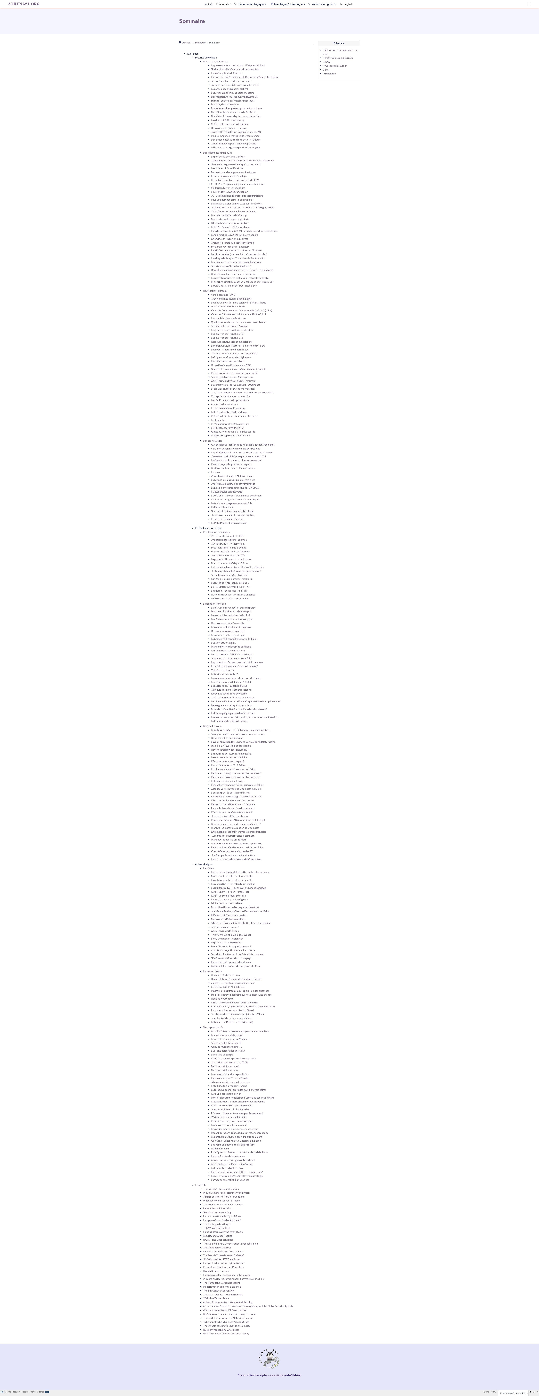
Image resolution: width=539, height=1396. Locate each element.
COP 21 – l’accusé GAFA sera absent (231, 226)
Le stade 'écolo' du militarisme (227, 168)
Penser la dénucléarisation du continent (232, 808)
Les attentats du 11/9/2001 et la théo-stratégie (237, 1175)
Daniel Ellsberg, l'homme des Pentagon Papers (236, 978)
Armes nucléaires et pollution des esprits (233, 431)
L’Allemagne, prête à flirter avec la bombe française (238, 831)
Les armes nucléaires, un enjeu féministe (233, 479)
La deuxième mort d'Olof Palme (228, 765)
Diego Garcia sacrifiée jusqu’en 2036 (231, 365)
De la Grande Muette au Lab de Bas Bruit (233, 112)
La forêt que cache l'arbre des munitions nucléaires (238, 1089)
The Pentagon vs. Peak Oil (217, 1247)
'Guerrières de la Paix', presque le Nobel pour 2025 (238, 456)
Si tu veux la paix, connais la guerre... (230, 1081)
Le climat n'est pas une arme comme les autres (236, 262)
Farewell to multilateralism (217, 1208)
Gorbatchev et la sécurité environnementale (235, 69)
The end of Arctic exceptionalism (221, 1188)
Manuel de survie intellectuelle (228, 306)
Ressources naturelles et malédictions (232, 341)
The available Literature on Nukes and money (227, 1317)
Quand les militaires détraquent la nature (233, 273)
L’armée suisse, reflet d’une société (230, 1179)
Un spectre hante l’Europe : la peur (230, 816)
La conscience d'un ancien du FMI (229, 88)
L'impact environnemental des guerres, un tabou (237, 784)
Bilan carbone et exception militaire (230, 223)
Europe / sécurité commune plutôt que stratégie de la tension (244, 77)
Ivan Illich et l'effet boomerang (227, 120)
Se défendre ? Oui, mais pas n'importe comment (236, 1136)
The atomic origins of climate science (223, 1204)
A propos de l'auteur (336, 65)
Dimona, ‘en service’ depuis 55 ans (229, 563)
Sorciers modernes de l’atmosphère (230, 246)
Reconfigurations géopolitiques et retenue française (240, 1132)
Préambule (222, 4)
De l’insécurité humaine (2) (225, 1066)
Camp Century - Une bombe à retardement (234, 211)
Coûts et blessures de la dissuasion (230, 124)
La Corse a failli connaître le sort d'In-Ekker (234, 638)
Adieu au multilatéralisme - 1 (226, 1046)
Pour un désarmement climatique (229, 176)
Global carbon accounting (217, 1212)
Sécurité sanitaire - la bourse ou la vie (231, 80)
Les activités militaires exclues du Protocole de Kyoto (240, 277)
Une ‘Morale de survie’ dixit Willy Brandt (233, 483)
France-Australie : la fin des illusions (230, 551)
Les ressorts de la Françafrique (228, 634)
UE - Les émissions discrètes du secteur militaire (237, 195)
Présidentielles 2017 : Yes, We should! (231, 1105)
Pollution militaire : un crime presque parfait (234, 372)
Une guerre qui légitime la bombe (229, 539)
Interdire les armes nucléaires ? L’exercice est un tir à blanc (242, 1097)
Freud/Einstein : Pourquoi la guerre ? (231, 946)
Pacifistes (208, 868)
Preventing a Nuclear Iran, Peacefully (223, 1267)
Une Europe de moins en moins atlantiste (233, 855)
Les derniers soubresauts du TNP (229, 590)
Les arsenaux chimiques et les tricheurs (232, 92)
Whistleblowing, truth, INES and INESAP (225, 1310)
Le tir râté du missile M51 (224, 674)
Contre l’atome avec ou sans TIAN (229, 1062)
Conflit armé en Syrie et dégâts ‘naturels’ (233, 380)
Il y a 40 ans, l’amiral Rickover (226, 73)
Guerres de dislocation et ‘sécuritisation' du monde (238, 369)
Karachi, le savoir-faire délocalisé (229, 693)
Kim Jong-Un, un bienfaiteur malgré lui (231, 578)
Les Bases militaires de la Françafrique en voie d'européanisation (246, 701)
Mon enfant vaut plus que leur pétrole (231, 876)
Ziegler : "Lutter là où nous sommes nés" (233, 982)
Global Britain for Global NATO (228, 555)
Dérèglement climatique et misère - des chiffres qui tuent (242, 270)
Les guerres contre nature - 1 (227, 337)
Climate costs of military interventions (223, 1196)
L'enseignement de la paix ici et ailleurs (232, 705)
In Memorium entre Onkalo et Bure (230, 423)
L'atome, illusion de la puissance (228, 1156)
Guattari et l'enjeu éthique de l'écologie (232, 511)
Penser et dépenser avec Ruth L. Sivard (232, 1010)
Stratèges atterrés (213, 1027)
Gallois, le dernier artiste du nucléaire (231, 689)
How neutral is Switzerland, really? (229, 749)
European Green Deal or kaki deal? (222, 1220)
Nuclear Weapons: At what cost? (221, 1329)
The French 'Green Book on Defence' (223, 1255)
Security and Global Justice (217, 1235)
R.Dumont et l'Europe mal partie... (229, 915)
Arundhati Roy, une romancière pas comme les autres (240, 1031)
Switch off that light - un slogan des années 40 (236, 131)
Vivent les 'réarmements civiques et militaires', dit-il (238, 314)
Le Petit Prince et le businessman (229, 522)
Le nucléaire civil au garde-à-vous (229, 685)
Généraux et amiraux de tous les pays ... (232, 958)
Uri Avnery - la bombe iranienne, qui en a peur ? (236, 571)
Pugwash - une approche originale (229, 899)
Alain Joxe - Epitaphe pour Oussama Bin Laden (236, 1140)
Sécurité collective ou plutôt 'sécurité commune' (237, 954)
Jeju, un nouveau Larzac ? (224, 926)
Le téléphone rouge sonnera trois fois (231, 503)
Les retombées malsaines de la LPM (230, 615)
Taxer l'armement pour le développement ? (234, 143)
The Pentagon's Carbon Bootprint (221, 1282)
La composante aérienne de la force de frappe (236, 677)
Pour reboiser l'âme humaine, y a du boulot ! (234, 666)
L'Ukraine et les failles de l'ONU (228, 1050)
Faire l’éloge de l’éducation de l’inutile (231, 879)
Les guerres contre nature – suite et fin (232, 329)
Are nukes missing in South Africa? (229, 574)
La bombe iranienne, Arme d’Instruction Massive (237, 567)
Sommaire (330, 73)
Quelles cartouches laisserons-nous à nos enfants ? (238, 322)
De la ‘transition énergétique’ (227, 737)
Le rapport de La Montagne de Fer (229, 1074)
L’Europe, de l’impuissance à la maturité (232, 800)
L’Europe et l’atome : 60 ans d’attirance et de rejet (238, 820)
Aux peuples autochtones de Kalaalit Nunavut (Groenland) (242, 444)
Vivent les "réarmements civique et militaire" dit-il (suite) (241, 310)
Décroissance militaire (215, 61)
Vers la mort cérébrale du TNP (227, 535)
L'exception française (214, 603)
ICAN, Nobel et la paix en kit (226, 1093)
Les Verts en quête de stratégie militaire (233, 1144)
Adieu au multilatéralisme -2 (226, 1042)
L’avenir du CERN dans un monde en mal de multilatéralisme (243, 741)
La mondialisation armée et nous (228, 318)
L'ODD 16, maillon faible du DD (228, 986)
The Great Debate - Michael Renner (222, 1294)
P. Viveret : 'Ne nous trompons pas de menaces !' (237, 1113)
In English (346, 4)
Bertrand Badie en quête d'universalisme (233, 468)
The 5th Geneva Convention (218, 1290)
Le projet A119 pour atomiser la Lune (231, 559)
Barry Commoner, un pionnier (227, 938)
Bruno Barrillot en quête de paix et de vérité (235, 907)
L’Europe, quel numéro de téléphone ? (231, 812)
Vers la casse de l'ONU (223, 294)
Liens (325, 69)
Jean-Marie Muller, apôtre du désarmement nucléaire (240, 911)
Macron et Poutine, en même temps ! (231, 611)
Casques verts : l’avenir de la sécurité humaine (236, 788)
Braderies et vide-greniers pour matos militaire (236, 108)
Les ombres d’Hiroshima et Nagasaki (231, 627)
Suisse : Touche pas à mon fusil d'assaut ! (232, 100)
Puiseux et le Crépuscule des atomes (231, 962)
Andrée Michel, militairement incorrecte (233, 950)
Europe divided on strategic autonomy (224, 1263)
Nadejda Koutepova (222, 998)
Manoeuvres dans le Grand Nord (228, 839)
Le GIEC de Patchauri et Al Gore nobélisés (234, 285)
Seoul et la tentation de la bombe (228, 547)
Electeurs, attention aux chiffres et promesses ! (237, 1171)
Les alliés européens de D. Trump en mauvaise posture (240, 730)
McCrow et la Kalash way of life (228, 919)
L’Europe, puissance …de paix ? (227, 761)
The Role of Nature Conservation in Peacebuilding (230, 1243)
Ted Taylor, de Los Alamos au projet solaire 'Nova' (237, 1014)
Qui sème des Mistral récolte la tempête (232, 835)
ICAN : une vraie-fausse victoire (228, 895)
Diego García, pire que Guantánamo (230, 435)
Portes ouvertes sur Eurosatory (228, 408)
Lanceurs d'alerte (212, 971)
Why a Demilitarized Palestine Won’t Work (226, 1192)
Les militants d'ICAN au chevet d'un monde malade (238, 887)
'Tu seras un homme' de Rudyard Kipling (232, 515)
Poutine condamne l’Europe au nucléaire (233, 769)
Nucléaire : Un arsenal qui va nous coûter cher (236, 116)
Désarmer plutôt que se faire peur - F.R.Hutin (235, 139)
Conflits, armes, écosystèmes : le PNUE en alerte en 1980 (242, 392)
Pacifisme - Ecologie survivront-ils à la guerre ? (236, 773)
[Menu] (529, 4)
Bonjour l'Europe (212, 726)
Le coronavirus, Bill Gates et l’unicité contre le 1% (238, 345)
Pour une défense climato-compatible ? (232, 199)
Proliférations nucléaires (216, 531)
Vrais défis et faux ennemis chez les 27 (232, 851)
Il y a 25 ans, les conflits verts (226, 491)
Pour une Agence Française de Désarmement (236, 135)
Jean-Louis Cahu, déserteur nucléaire (231, 1018)
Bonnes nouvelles (212, 440)
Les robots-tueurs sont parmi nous (229, 349)
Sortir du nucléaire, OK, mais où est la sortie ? (235, 84)
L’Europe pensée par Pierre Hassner (230, 792)
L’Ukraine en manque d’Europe (227, 780)
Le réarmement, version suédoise (229, 757)
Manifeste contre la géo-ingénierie (230, 219)
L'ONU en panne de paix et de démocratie (233, 1058)
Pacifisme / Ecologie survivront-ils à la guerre (235, 777)
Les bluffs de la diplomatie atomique (230, 598)
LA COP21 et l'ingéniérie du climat (229, 238)
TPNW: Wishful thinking (216, 1227)
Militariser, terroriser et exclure (228, 187)
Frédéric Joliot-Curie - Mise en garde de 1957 (235, 966)
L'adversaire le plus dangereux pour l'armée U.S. (236, 203)
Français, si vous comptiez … (226, 104)
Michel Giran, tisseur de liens (226, 903)
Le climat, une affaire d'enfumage (229, 215)
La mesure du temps (222, 1054)
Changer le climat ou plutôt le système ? (232, 242)
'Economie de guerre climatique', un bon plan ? (236, 164)
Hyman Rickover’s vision (216, 1270)
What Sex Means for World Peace (221, 1200)
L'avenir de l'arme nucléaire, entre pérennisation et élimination (244, 717)
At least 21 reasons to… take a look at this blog (228, 1302)
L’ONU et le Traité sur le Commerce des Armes (236, 495)
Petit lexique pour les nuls (339, 57)
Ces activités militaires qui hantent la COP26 (235, 179)
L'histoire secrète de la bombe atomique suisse (236, 859)
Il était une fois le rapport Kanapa (229, 1085)
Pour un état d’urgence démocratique (231, 1121)
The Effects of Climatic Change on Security (226, 1325)
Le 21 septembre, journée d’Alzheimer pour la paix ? (239, 254)
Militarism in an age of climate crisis (222, 1286)
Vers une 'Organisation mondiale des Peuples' (236, 448)
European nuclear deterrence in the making (226, 1274)
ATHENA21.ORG (24, 4)
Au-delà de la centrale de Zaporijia (229, 325)
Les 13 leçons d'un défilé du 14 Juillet (231, 681)
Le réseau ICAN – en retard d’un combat (233, 883)
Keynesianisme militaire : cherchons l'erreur (235, 1128)
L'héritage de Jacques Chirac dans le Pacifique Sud (238, 258)
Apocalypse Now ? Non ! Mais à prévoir (232, 376)
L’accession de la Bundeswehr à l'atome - (233, 804)
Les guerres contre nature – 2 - (228, 333)
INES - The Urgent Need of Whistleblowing (234, 1002)
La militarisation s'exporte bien (227, 361)
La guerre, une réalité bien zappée (229, 1124)
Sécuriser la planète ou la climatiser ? (231, 266)
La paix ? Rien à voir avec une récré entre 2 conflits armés (242, 452)
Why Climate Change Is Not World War (232, 475)
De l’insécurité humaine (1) (225, 1070)
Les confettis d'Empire (223, 642)
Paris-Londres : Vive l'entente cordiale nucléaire (237, 847)
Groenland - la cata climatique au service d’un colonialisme (242, 160)
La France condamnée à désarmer (229, 720)
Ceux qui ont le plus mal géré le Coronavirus (234, 353)
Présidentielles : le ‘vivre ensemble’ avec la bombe (238, 1101)
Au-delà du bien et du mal (224, 404)
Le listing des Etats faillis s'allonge (229, 412)
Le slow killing (218, 419)
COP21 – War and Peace (216, 1298)
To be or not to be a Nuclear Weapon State (226, 1321)
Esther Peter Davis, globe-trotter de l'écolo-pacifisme (240, 872)
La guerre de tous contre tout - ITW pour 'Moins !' (238, 65)
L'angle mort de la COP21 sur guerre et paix (234, 234)
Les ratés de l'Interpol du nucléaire (230, 582)
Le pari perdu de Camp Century (228, 156)
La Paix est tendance (222, 507)
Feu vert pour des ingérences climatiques (233, 172)
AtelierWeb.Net (292, 1375)
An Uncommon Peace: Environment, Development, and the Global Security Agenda (248, 1306)
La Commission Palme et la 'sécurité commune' (236, 460)
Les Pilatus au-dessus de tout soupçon (232, 619)
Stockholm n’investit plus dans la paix (231, 745)
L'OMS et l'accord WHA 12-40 (227, 427)
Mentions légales (258, 1375)
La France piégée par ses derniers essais (233, 713)
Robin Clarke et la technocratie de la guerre (234, 416)
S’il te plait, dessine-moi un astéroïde (230, 396)
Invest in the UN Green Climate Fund (223, 1251)
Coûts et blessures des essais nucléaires (232, 697)
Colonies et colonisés (222, 670)
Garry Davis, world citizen (225, 930)
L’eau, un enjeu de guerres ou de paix (231, 464)
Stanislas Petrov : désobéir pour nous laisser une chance (241, 994)
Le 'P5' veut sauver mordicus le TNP (230, 586)
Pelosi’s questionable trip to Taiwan (222, 1216)
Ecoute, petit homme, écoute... (227, 518)
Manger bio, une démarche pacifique (231, 646)
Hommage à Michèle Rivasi (225, 975)
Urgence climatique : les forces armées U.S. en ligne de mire (243, 207)
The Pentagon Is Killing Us (217, 1224)
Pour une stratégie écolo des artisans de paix (235, 499)
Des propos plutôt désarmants (227, 623)
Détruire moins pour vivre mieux (228, 127)
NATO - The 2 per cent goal (218, 1239)
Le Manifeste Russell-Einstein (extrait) (232, 1022)
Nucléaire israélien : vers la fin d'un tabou (233, 594)
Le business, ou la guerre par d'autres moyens (235, 147)
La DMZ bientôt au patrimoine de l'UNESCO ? (236, 487)
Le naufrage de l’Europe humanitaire (231, 753)
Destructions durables (215, 290)
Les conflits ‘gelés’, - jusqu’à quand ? (230, 1038)
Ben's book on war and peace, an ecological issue (229, 1313)
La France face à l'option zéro (227, 1168)
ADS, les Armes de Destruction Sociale (232, 1164)
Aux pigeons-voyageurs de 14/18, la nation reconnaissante (243, 1006)
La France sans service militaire (228, 650)
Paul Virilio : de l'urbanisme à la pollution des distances (240, 990)
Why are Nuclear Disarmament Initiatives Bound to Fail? (233, 1278)
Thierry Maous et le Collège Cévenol (231, 934)
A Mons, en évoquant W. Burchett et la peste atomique (241, 922)
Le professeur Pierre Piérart (226, 942)
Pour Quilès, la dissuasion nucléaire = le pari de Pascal (240, 1152)
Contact (242, 1375)
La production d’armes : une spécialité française (237, 662)
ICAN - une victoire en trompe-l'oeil (230, 891)
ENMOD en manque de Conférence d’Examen (236, 250)
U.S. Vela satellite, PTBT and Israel (221, 1259)
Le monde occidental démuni (226, 1035)
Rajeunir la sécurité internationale (229, 1078)
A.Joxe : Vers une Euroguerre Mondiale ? (233, 1160)
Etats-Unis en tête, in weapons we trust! (233, 388)
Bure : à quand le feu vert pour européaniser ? (236, 823)
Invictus (215, 471)
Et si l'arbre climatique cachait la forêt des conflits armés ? (242, 281)
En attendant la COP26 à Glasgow (229, 191)
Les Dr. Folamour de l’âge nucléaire (230, 400)
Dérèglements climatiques (217, 152)
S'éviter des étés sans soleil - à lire (229, 1117)
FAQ (327, 61)
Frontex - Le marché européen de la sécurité (235, 827)
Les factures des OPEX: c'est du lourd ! (232, 654)
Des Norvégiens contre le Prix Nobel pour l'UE (236, 843)
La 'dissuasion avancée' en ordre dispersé (233, 607)
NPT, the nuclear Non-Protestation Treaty (226, 1333)
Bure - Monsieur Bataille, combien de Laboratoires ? (239, 709)
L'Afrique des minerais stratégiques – (231, 357)
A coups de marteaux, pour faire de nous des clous (238, 733)
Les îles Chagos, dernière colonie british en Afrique (238, 302)
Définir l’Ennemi (220, 1148)
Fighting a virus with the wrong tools (223, 1231)
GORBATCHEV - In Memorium (228, 543)
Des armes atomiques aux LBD (227, 631)
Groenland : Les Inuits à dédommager (231, 298)
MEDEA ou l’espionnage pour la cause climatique (237, 183)
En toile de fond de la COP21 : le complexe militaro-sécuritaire (244, 230)
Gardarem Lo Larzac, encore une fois (231, 658)
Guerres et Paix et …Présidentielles (230, 1109)
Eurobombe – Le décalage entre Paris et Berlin (236, 796)
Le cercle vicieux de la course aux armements (235, 384)
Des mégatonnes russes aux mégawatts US (234, 96)
